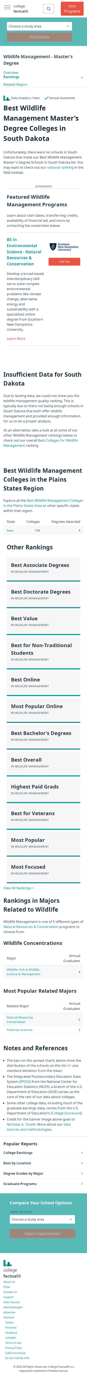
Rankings (11, 76)
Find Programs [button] (72, 9)
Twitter (9, 1322)
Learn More (16, 338)
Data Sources (11, 1302)
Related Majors (15, 84)
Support (8, 1297)
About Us (9, 1282)
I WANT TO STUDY (21, 1212)
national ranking (60, 167)
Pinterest (10, 1327)
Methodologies (13, 1307)
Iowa (10, 530)
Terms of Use (13, 1343)
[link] (43, 77)
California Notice (15, 1353)
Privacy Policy (13, 1348)
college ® (21, 9)
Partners (8, 1317)
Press (6, 1287)
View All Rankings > (18, 888)
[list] (43, 77)
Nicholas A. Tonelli (21, 1124)
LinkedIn (10, 1338)
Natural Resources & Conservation (30, 926)
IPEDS (25, 1081)
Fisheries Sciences (20, 1030)
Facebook (11, 1332)
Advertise (9, 1312)
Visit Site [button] (64, 261)
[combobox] (48, 8)
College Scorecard (66, 1113)
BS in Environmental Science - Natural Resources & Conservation (24, 252)
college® (12, 1273)
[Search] (48, 8)
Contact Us (10, 1292)
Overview (10, 72)
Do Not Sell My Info (17, 1358)
